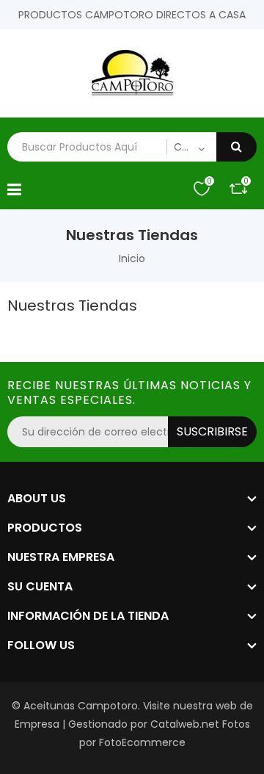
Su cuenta (40, 586)
